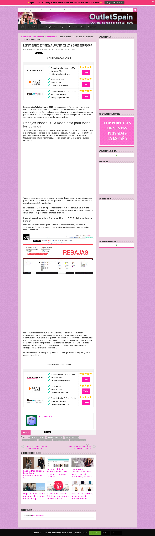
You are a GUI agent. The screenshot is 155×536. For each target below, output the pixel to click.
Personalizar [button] (117, 533)
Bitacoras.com (38, 516)
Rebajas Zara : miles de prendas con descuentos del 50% (36, 446)
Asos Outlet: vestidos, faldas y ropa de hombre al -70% (82, 496)
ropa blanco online (61, 440)
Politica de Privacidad (55, 10)
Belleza (70, 27)
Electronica (91, 27)
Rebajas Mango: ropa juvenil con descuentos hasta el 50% (33, 474)
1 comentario (58, 49)
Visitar (86, 72)
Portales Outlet (31, 27)
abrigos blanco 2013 (37, 437)
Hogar (62, 27)
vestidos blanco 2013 (78, 440)
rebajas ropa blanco (30, 440)
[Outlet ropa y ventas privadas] (28, 17)
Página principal (30, 37)
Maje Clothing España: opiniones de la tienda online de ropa (34, 496)
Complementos (51, 27)
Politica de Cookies (40, 10)
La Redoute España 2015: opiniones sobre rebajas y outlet (58, 496)
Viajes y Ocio (80, 27)
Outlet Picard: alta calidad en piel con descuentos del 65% (80, 446)
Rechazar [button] (106, 533)
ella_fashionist (30, 49)
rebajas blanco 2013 (72, 437)
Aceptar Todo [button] (94, 533)
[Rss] (121, 10)
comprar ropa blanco (55, 437)
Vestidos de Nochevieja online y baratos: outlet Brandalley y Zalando (81, 473)
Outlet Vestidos (51, 37)
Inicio (21, 10)
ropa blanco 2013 (45, 440)
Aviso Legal (28, 10)
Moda (41, 27)
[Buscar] (135, 10)
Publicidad (67, 10)
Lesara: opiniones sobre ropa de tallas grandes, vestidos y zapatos (57, 473)
